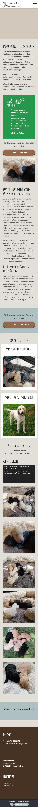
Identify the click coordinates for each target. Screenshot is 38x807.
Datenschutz (8, 786)
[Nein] (36, 803)
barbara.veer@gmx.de (18, 744)
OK (12, 804)
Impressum (7, 783)
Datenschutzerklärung (21, 804)
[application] (19, 474)
